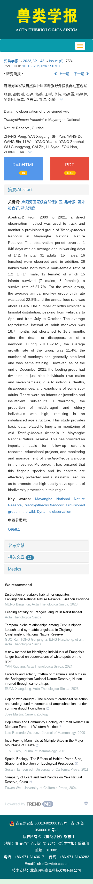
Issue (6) (56, 61)
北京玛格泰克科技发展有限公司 (55, 870)
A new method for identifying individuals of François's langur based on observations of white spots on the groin (44, 656)
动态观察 (28, 208)
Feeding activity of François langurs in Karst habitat (43, 612)
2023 (27, 61)
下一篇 (80, 74)
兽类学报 (11, 61)
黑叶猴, (71, 202)
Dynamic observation (54, 511)
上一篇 (63, 74)
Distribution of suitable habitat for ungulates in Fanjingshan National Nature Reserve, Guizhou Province (47, 597)
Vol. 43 (38, 61)
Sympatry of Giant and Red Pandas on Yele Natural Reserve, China (43, 779)
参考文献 (16, 545)
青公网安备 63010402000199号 (40, 823)
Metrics (14, 569)
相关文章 (20, 557)
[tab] (46, 190)
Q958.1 (14, 529)
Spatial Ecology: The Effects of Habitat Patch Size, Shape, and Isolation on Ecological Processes (43, 761)
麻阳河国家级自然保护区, (42, 202)
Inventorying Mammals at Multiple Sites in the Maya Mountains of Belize (44, 743)
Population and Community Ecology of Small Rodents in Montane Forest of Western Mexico (47, 724)
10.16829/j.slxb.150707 (41, 66)
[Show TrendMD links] (86, 803)
